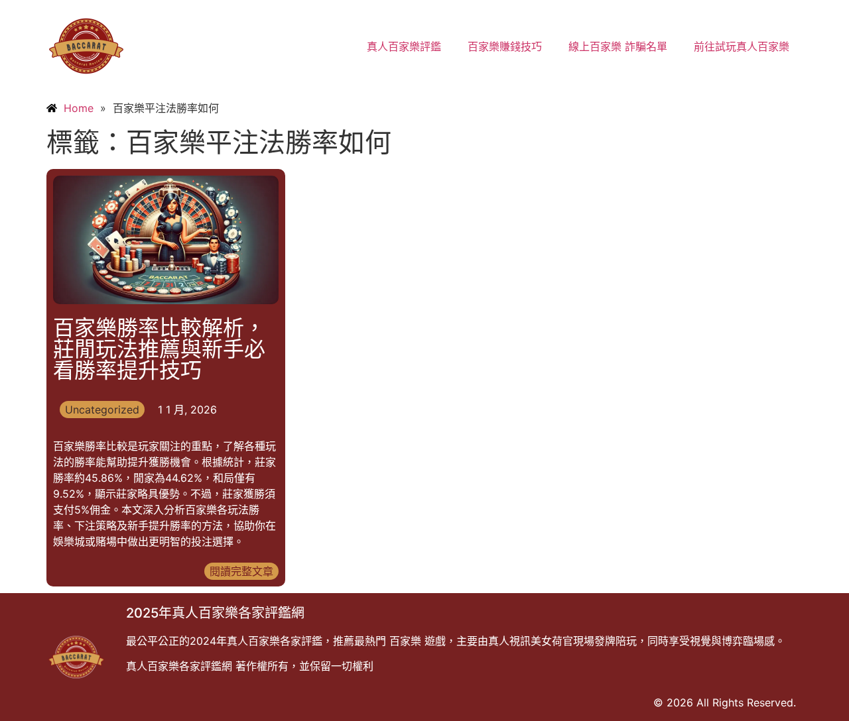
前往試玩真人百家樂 (741, 46)
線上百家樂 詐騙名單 (617, 46)
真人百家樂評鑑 (404, 46)
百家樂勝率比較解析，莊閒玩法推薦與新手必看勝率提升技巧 (159, 349)
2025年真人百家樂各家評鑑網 (215, 613)
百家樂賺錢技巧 (505, 46)
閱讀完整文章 (241, 571)
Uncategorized (102, 409)
